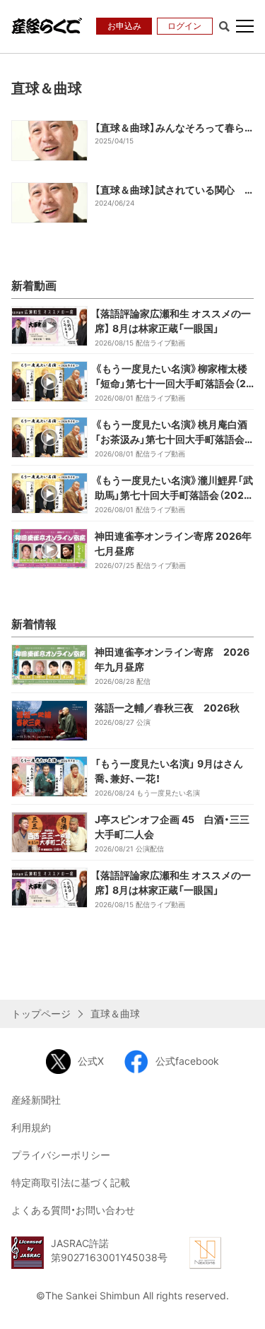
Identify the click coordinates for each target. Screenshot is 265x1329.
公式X (91, 1061)
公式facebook (187, 1061)
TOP (244, 1305)
